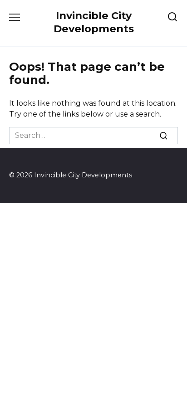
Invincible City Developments (94, 22)
